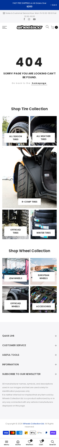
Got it (6, 5)
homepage (39, 83)
